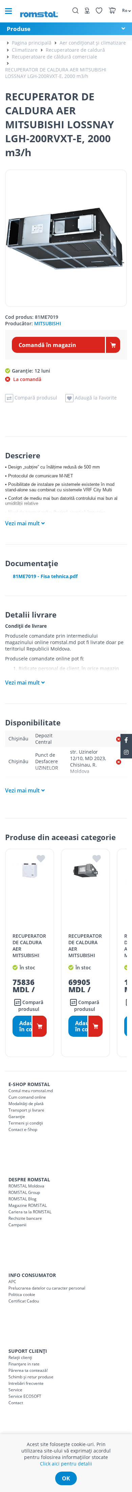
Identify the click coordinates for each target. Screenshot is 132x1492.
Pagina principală (31, 42)
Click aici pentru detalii (66, 1463)
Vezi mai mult (22, 523)
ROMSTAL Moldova (26, 1186)
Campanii (17, 1225)
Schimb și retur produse (30, 1377)
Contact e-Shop (22, 1129)
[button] (123, 10)
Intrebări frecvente (26, 1383)
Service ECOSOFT (24, 1396)
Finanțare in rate (24, 1364)
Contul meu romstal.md (30, 1091)
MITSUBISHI (47, 323)
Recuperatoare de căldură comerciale (54, 56)
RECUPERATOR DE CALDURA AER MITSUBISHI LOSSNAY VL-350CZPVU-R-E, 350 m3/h (29, 955)
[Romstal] (39, 11)
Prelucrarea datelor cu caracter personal (46, 1288)
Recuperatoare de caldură (75, 50)
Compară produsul (30, 1005)
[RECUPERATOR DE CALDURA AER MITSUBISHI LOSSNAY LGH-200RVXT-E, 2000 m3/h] (66, 238)
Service (15, 1390)
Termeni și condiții (25, 1123)
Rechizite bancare (25, 1218)
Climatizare (25, 50)
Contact (15, 1403)
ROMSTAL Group (24, 1192)
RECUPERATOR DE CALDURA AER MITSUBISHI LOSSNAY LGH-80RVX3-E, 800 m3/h (85, 955)
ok (66, 1478)
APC (12, 1281)
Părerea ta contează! (28, 1370)
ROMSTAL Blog (22, 1199)
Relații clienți (20, 1357)
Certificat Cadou (23, 1301)
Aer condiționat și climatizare (93, 42)
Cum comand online (27, 1097)
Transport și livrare (26, 1110)
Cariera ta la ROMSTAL (29, 1212)
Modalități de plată (26, 1103)
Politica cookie (21, 1294)
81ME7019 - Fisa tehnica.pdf (45, 576)
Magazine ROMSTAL (27, 1205)
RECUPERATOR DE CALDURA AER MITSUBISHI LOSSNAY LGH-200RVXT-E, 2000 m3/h (55, 72)
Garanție (16, 1116)
